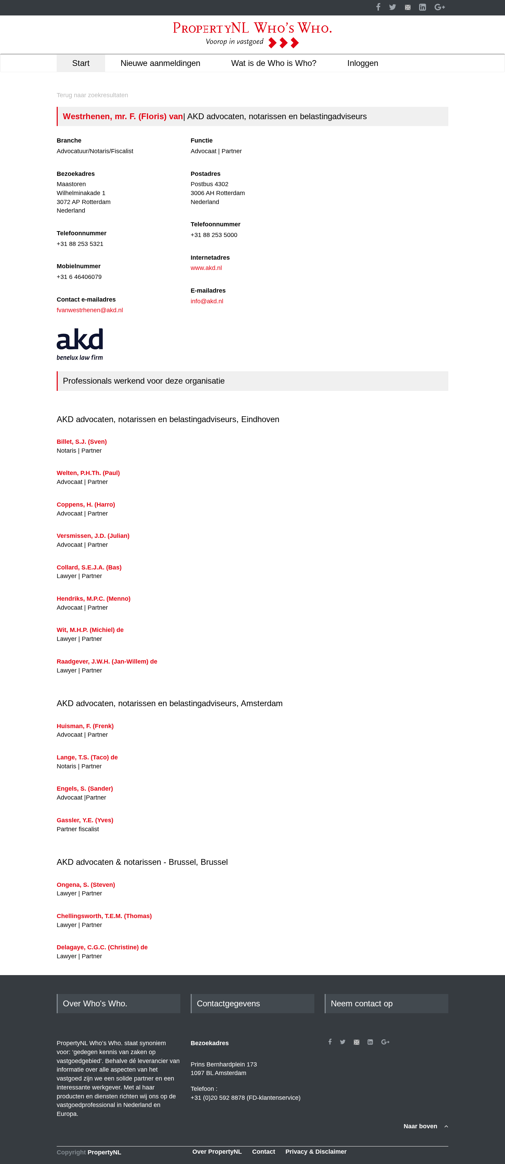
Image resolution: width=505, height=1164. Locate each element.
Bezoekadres (76, 173)
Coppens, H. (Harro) (86, 504)
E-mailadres (208, 290)
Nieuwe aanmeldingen (160, 63)
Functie (202, 140)
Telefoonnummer (81, 233)
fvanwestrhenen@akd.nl (90, 310)
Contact (263, 1151)
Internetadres (210, 257)
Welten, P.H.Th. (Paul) (88, 473)
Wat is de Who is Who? (273, 63)
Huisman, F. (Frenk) (85, 726)
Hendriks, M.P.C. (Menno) (94, 598)
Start (81, 63)
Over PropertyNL (217, 1151)
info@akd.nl (207, 301)
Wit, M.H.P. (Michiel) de (90, 629)
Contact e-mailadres (86, 299)
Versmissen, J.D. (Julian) (93, 535)
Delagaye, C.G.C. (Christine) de (102, 947)
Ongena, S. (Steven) (86, 884)
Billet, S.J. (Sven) (82, 441)
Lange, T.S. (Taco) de (87, 757)
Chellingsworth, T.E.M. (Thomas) (104, 916)
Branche (69, 140)
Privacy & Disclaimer (316, 1151)
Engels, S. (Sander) (85, 788)
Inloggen (362, 63)
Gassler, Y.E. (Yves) (85, 820)
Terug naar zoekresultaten (92, 95)
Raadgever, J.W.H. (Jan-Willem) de (107, 661)
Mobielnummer (79, 266)
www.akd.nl (206, 267)
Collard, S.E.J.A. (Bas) (89, 567)
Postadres (206, 173)
